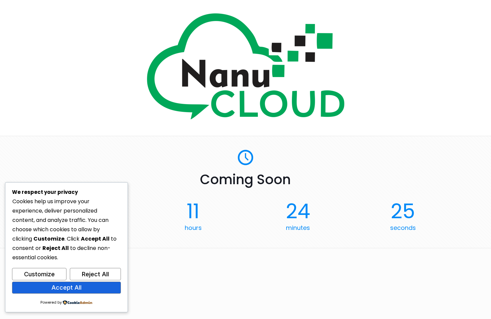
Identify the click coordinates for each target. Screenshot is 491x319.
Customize (39, 274)
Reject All (95, 274)
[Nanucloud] (245, 117)
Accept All (66, 287)
